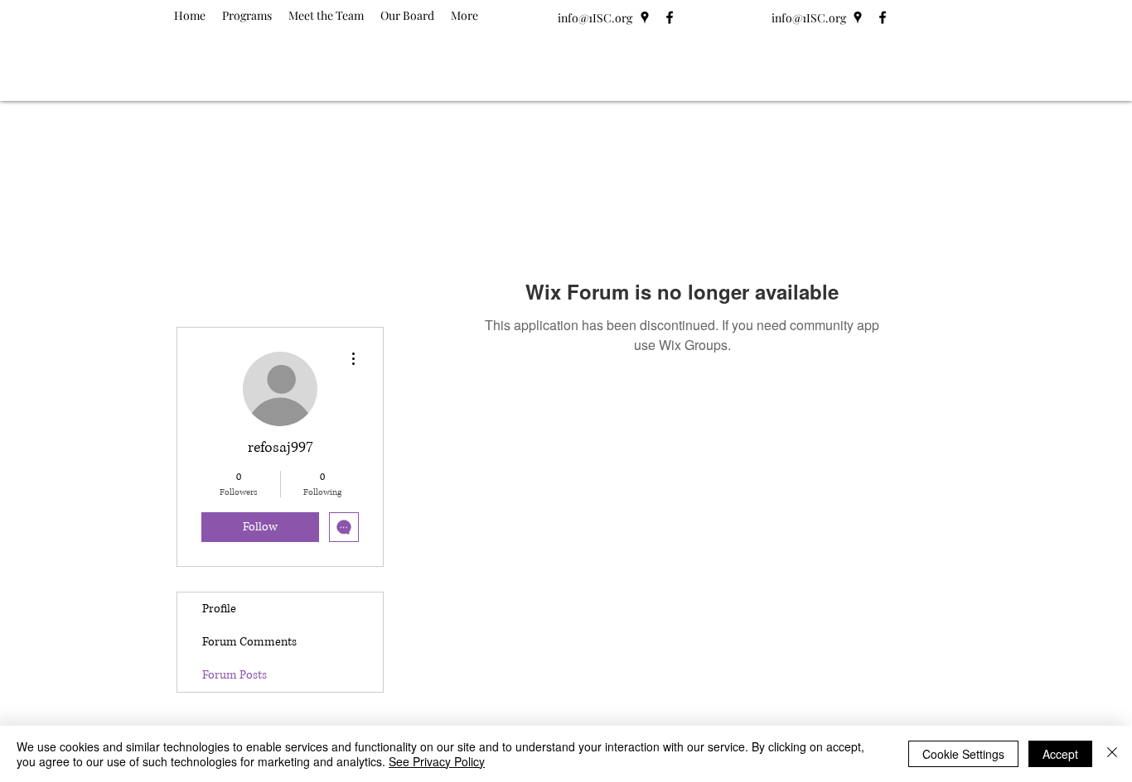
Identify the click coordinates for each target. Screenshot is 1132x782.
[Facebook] (669, 17)
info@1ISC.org (595, 18)
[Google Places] (644, 17)
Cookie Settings (963, 754)
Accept (1060, 754)
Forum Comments (249, 642)
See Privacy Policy (437, 761)
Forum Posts (234, 675)
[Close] (1112, 754)
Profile (219, 608)
